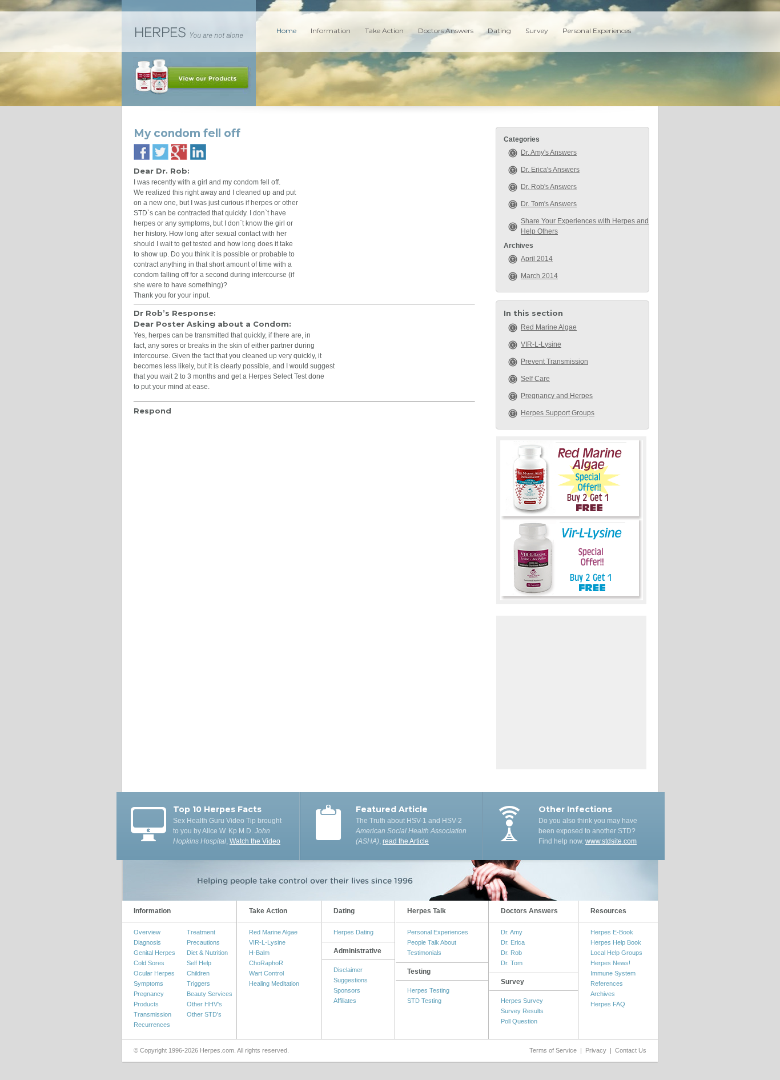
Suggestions (350, 980)
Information (331, 30)
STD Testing (424, 1000)
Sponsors (346, 990)
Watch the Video (255, 841)
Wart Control (266, 973)
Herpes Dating (353, 932)
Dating (499, 30)
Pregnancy (149, 993)
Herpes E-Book (611, 932)
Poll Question (519, 1021)
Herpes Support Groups (557, 413)
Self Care (535, 379)
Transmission (152, 1014)
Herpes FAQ (607, 1004)
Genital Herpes (154, 952)
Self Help (199, 962)
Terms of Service (553, 1050)
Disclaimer (348, 969)
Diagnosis (147, 942)
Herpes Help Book (615, 942)
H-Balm (259, 952)
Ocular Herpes (154, 973)
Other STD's (204, 1014)
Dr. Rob (511, 952)
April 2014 (537, 259)
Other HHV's (204, 1004)
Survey (536, 30)
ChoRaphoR (266, 962)
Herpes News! (610, 962)
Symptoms (148, 983)
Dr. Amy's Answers (549, 152)
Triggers (198, 983)
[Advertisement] (571, 691)
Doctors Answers (445, 30)
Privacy (595, 1050)
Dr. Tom (511, 962)
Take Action (384, 30)
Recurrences (152, 1024)
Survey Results (522, 1010)
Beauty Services (209, 993)
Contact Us (630, 1050)
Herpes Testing (428, 990)
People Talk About (431, 942)
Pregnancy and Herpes (557, 396)
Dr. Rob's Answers (549, 187)
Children (198, 973)
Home (286, 30)
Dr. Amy (511, 932)
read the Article (406, 841)
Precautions (203, 942)
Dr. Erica (513, 942)
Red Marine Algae (549, 327)
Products (146, 1004)
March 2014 (539, 276)
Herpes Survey (522, 1000)
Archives (602, 993)
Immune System (613, 973)
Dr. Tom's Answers (549, 204)
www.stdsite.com (611, 841)
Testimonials (424, 952)
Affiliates (344, 1000)
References (606, 983)
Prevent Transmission (554, 362)
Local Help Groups (616, 952)
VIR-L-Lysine (541, 344)
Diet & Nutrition (207, 952)
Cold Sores (149, 962)
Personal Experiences (596, 30)
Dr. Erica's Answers (550, 170)
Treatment (201, 932)
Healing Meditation (274, 983)
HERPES (189, 31)
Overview (147, 932)
